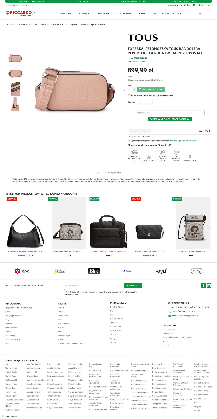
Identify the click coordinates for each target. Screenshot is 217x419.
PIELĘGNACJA (116, 319)
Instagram (209, 285)
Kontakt (8, 332)
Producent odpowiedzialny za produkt (183, 140)
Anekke (61, 308)
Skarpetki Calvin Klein (14, 400)
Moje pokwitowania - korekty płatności (178, 337)
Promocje (9, 324)
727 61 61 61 (25, 5)
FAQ (7, 320)
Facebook (203, 285)
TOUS (60, 339)
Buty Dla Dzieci (116, 307)
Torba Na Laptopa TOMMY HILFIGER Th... (108, 251)
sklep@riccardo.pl (191, 316)
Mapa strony (10, 335)
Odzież (113, 342)
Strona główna (118, 303)
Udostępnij (138, 102)
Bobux (60, 312)
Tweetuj (144, 102)
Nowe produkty (11, 328)
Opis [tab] (98, 173)
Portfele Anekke (11, 372)
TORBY (113, 323)
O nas (7, 312)
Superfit (61, 328)
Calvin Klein (63, 316)
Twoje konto (169, 325)
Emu (60, 320)
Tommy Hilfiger (64, 335)
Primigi (197, 411)
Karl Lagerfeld (63, 324)
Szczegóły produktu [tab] (112, 173)
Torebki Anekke (11, 368)
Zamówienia (168, 333)
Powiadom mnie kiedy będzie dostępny (169, 119)
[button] (15, 47)
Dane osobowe (169, 329)
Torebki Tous (10, 376)
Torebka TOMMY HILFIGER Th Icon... (150, 251)
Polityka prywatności (13, 316)
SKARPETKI (115, 331)
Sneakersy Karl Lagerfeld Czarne (71, 343)
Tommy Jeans (11, 392)
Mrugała (197, 407)
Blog (7, 343)
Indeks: (130, 58)
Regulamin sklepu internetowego (18, 308)
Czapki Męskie (11, 396)
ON (111, 311)
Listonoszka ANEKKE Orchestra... (67, 251)
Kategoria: (132, 61)
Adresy (165, 341)
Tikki (60, 332)
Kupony (166, 345)
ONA (112, 315)
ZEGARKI (114, 335)
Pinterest (150, 102)
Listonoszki (140, 61)
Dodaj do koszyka (150, 89)
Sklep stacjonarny (12, 339)
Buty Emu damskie (33, 364)
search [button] (200, 13)
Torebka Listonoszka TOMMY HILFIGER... (25, 251)
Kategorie (114, 339)
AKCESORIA (115, 327)
